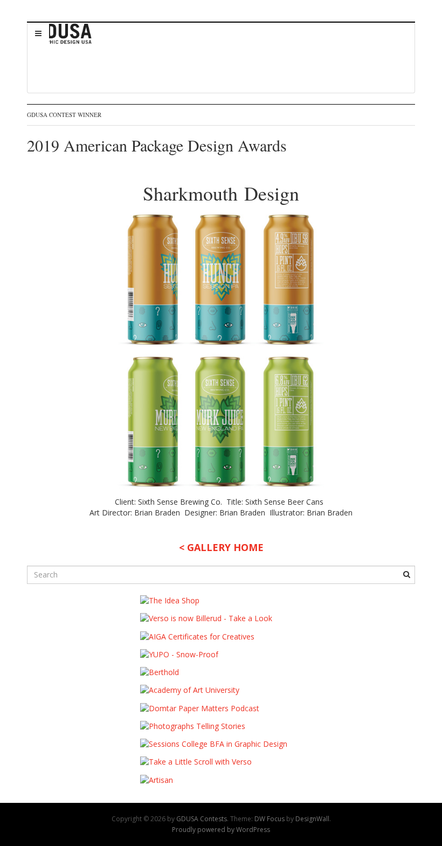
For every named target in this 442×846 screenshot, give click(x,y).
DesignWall (312, 818)
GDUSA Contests (201, 818)
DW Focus (269, 818)
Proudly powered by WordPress (221, 829)
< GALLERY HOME (221, 547)
